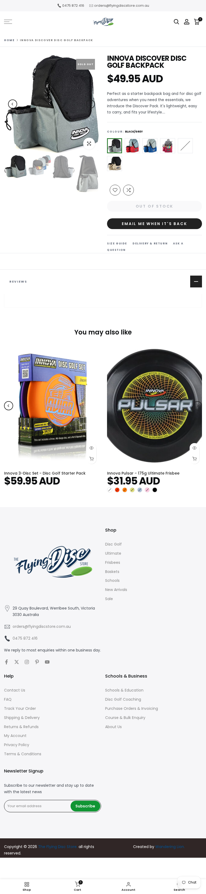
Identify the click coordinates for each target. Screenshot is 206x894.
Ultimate (113, 553)
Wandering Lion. (170, 846)
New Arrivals (116, 589)
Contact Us (14, 690)
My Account (15, 735)
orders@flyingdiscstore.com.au (121, 5)
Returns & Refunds (21, 726)
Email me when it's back (154, 223)
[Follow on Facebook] (6, 662)
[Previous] (12, 104)
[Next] (90, 104)
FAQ (8, 699)
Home (9, 40)
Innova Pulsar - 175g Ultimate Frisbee (143, 473)
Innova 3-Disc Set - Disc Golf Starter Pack (45, 473)
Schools (112, 580)
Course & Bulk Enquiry (125, 717)
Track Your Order (20, 708)
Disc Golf (113, 544)
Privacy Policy (16, 744)
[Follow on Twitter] (16, 662)
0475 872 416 (73, 5)
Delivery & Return (150, 243)
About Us (113, 726)
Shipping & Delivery (22, 717)
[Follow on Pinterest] (37, 662)
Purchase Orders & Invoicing (131, 708)
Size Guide (117, 243)
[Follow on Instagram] (26, 662)
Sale (109, 598)
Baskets (112, 571)
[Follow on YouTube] (47, 662)
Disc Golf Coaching (123, 699)
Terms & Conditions (22, 754)
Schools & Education (124, 690)
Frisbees (112, 562)
